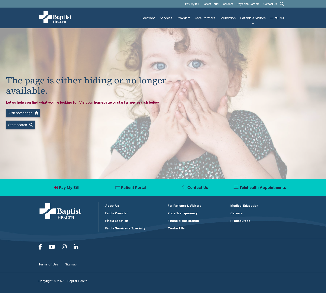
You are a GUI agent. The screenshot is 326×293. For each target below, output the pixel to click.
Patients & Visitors (253, 18)
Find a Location (116, 221)
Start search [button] (17, 125)
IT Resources (240, 221)
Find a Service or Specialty (125, 228)
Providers (183, 18)
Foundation (228, 18)
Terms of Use (48, 264)
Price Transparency (183, 213)
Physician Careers (248, 3)
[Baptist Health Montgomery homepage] (55, 18)
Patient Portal (211, 3)
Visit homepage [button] (20, 113)
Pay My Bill (192, 3)
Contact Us (270, 3)
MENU (279, 18)
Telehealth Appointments (262, 187)
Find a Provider (116, 213)
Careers (228, 3)
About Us (112, 206)
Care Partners (205, 18)
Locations (148, 18)
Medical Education (244, 206)
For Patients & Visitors (184, 206)
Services (166, 18)
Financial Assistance (183, 221)
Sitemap (71, 264)
